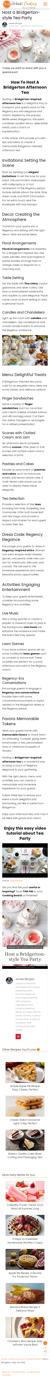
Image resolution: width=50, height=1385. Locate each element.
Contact (6, 1375)
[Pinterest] (18, 1036)
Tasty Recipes (16, 880)
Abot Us (6, 1372)
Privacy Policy (18, 1372)
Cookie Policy (33, 1372)
